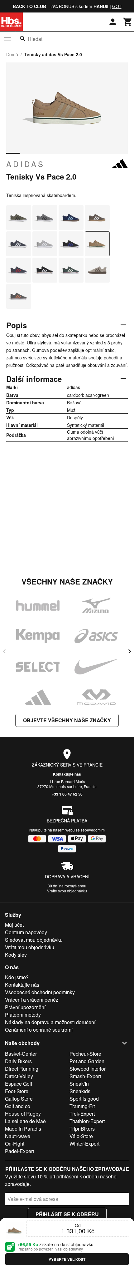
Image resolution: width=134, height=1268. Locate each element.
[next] (129, 651)
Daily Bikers (18, 1061)
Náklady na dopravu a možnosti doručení (50, 1022)
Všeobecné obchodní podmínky (40, 992)
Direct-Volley (19, 1076)
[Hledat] (22, 39)
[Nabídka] (7, 39)
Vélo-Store (81, 1136)
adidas (25, 164)
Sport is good (84, 1098)
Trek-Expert (82, 1113)
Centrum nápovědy (26, 932)
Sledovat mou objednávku (34, 939)
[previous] (4, 651)
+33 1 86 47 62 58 (67, 794)
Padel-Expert (19, 1151)
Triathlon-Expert (87, 1121)
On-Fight (14, 1143)
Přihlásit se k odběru (67, 1214)
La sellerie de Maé (25, 1121)
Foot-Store (16, 1091)
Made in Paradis (23, 1128)
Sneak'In (79, 1083)
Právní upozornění (25, 1007)
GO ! (117, 6)
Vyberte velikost (67, 1259)
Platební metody (23, 1014)
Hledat (35, 38)
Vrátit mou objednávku (29, 947)
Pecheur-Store (85, 1053)
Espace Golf (18, 1083)
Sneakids (79, 1091)
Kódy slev (16, 954)
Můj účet (14, 924)
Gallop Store (19, 1098)
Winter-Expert (84, 1143)
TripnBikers (82, 1128)
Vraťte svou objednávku (67, 890)
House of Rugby (23, 1113)
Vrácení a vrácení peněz (31, 999)
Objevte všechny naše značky (67, 720)
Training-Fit (82, 1106)
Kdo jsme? (17, 977)
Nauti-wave (17, 1136)
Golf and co (17, 1106)
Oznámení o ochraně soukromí (39, 1029)
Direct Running (21, 1068)
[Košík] (128, 22)
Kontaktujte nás (67, 774)
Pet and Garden (86, 1061)
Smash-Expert (85, 1076)
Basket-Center (21, 1053)
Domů (12, 54)
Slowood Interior (87, 1068)
